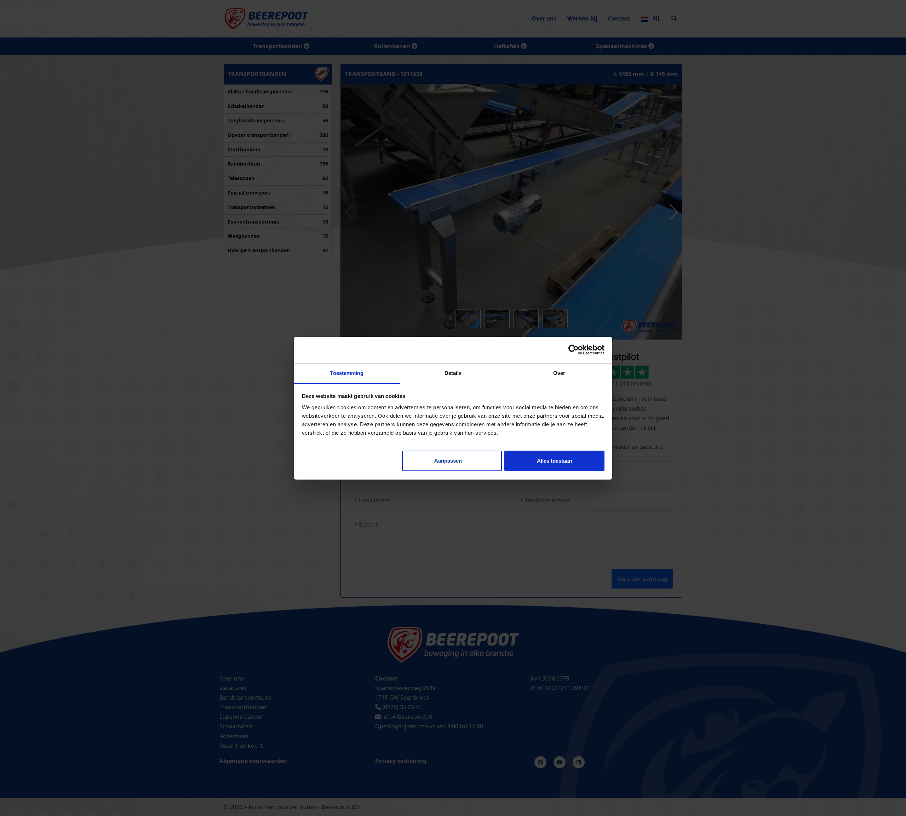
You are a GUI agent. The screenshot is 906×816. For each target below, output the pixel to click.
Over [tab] (559, 373)
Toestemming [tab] (346, 373)
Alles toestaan (554, 461)
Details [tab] (453, 373)
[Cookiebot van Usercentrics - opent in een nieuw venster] (573, 350)
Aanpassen (448, 461)
